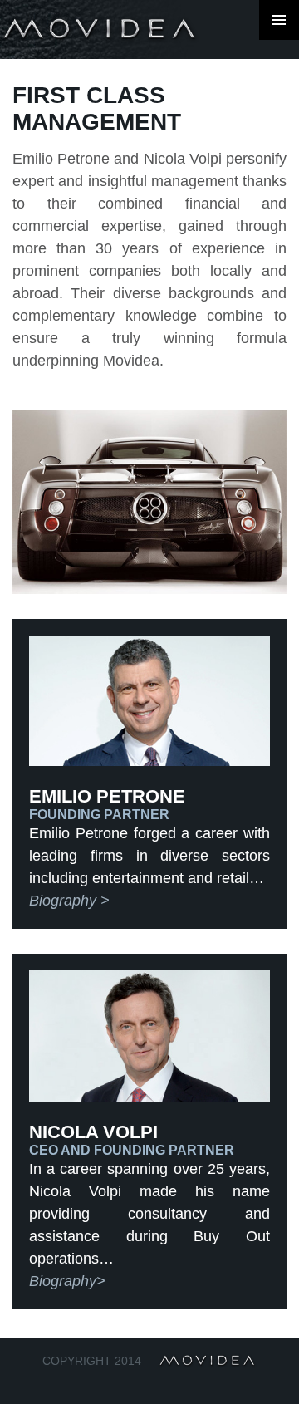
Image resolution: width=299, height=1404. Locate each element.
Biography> (67, 1281)
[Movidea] (99, 29)
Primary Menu (279, 20)
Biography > (69, 900)
